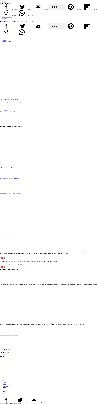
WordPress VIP (20, 403)
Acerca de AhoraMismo (5, 391)
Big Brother (4, 385)
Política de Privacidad (4, 393)
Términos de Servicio (4, 392)
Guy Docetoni (4, 40)
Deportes (3, 388)
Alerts (1, 16)
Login (3, 16)
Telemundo (4, 382)
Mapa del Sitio (3, 394)
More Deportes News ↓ (3, 354)
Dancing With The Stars (6, 386)
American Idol (5, 384)
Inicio (2, 380)
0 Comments (2, 350)
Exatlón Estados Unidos (6, 381)
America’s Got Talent (6, 383)
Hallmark (4, 387)
